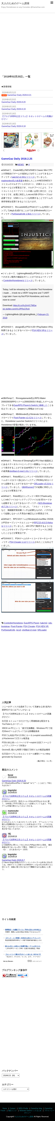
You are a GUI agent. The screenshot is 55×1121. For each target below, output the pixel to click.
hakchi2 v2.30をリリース (23, 177)
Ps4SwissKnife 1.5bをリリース (26, 214)
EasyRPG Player (31, 623)
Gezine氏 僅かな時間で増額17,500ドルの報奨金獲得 (26, 750)
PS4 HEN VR (42, 626)
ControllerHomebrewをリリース (17, 280)
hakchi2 (43, 623)
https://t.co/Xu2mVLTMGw (24, 305)
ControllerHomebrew (13, 623)
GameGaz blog (36, 1108)
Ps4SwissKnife (8, 630)
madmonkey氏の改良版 (12, 181)
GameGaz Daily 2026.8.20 (14, 781)
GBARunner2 (28, 487)
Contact (12, 1108)
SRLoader (42, 630)
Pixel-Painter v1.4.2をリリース (28, 418)
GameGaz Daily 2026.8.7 (13, 860)
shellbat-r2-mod (29, 630)
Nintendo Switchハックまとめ (30, 1111)
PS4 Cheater (29, 626)
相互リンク (12, 1111)
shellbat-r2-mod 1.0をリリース (23, 471)
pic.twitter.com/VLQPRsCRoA (16, 309)
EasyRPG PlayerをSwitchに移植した (30, 405)
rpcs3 (18, 630)
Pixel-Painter (16, 626)
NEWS (21, 165)
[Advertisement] (27, 42)
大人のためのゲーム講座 (15, 3)
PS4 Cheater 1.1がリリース (22, 542)
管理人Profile (23, 1108)
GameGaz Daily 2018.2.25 (16, 158)
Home (5, 1108)
